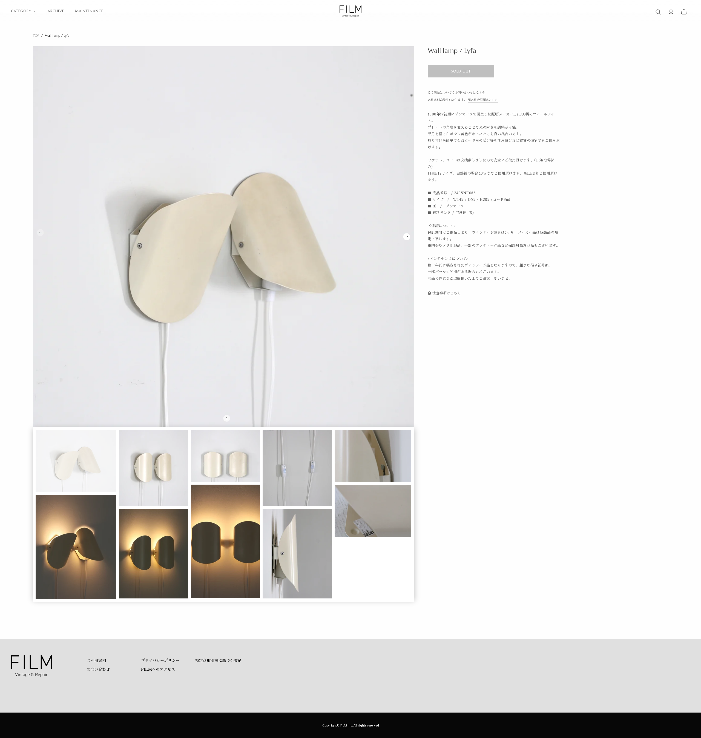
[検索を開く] (658, 12)
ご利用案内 (96, 660)
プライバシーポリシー (160, 660)
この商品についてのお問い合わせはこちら (456, 92)
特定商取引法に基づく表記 (218, 660)
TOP (36, 35)
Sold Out (461, 71)
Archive (56, 11)
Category (21, 11)
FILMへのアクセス (158, 669)
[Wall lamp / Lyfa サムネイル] (76, 461)
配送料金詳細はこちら (483, 100)
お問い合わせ (98, 669)
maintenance (89, 11)
